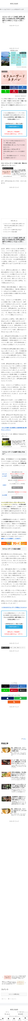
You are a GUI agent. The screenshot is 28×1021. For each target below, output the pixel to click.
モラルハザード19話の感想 (10, 231)
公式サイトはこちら (17, 477)
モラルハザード (22, 647)
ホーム (7, 1011)
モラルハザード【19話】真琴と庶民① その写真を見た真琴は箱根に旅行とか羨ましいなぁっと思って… (14, 225)
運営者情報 (20, 1014)
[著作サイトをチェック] (7, 698)
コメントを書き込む (14, 994)
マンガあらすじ (6, 647)
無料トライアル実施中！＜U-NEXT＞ (11, 538)
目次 (12, 220)
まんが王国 (4, 495)
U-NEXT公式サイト (14, 126)
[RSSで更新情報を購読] (14, 701)
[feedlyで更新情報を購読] (20, 698)
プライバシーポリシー (14, 1016)
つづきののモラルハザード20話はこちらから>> (14, 607)
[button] (22, 91)
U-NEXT (4, 485)
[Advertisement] (14, 202)
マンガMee (14, 647)
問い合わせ (7, 1014)
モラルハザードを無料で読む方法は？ (13, 229)
